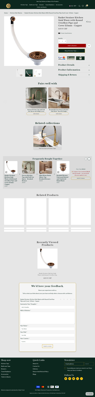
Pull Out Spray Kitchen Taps (47, 148)
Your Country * (25, 338)
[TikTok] (73, 378)
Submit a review (47, 346)
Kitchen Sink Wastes (16, 13)
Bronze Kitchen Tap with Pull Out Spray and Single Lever (36, 110)
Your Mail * (23, 332)
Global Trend (21, 390)
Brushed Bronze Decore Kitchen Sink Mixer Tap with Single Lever (59, 110)
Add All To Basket (81, 178)
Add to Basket (72, 45)
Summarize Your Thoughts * (28, 304)
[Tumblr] (77, 378)
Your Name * (24, 325)
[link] (14, 228)
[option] (29, 41)
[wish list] (83, 6)
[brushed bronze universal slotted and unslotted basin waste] (63, 167)
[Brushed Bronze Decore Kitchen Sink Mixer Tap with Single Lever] (58, 97)
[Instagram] (65, 378)
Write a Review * (25, 310)
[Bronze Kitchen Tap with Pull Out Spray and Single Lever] (36, 97)
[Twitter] (81, 378)
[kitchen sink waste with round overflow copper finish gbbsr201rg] (20, 72)
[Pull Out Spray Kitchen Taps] (47, 136)
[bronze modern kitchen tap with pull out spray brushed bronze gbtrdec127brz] (28, 167)
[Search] (79, 6)
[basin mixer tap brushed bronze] (45, 167)
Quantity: (60, 38)
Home (6, 13)
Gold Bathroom (56, 390)
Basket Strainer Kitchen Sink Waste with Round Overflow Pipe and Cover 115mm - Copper (47, 274)
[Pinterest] (69, 378)
